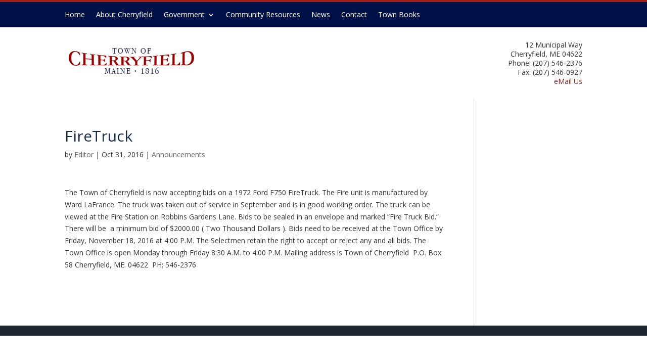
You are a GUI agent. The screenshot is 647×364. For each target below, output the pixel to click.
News (320, 15)
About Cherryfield (124, 15)
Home (75, 15)
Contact (354, 15)
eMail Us (568, 81)
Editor (84, 154)
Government (184, 15)
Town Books (399, 15)
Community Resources (263, 15)
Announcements (178, 154)
